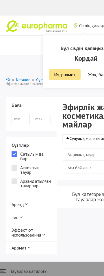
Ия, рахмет (65, 74)
